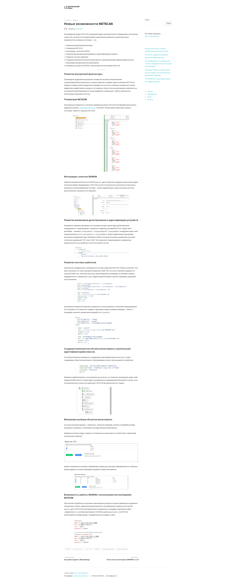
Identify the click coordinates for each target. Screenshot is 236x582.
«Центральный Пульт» (87, 108)
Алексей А (79, 29)
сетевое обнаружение (108, 549)
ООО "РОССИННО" (152, 36)
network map (88, 549)
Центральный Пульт (122, 549)
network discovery (78, 549)
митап (149, 97)
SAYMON (97, 549)
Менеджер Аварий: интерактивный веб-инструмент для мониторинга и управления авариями (158, 73)
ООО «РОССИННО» (81, 573)
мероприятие (152, 94)
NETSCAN (67, 549)
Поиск (147, 20)
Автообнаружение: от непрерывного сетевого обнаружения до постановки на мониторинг (158, 64)
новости (150, 99)
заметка (75, 20)
